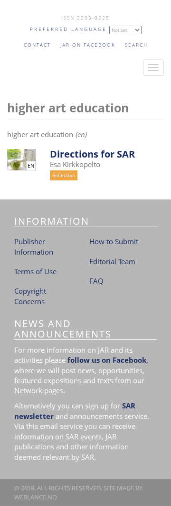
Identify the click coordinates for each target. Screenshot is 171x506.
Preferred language (68, 29)
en (31, 165)
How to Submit (113, 241)
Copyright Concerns (30, 296)
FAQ (96, 281)
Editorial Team (112, 261)
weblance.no (35, 497)
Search (136, 44)
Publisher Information (33, 246)
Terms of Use (35, 271)
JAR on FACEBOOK (87, 44)
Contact (37, 44)
